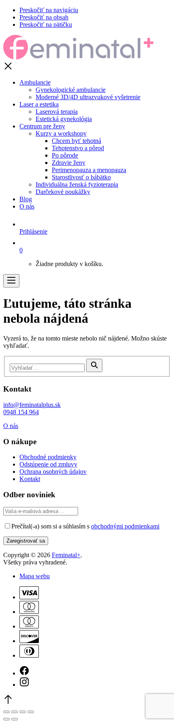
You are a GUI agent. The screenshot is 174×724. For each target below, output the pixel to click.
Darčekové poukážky (63, 191)
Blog (25, 199)
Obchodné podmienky (47, 457)
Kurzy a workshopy (61, 133)
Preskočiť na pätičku (45, 24)
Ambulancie (35, 82)
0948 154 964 (21, 412)
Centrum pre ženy (42, 126)
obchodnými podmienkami (125, 526)
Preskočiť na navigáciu (48, 9)
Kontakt (29, 478)
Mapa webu (34, 576)
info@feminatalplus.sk (32, 404)
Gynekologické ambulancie (71, 89)
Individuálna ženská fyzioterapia (77, 184)
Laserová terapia (57, 111)
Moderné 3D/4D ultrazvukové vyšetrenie (88, 97)
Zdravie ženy (68, 162)
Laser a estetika (39, 104)
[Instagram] (24, 684)
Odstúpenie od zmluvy (48, 464)
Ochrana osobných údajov (53, 471)
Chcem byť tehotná (76, 140)
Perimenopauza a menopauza (89, 169)
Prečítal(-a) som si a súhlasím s (85, 526)
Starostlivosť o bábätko (81, 177)
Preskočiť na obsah (43, 17)
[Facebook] (24, 673)
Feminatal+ (66, 555)
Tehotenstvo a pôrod (78, 148)
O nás (26, 206)
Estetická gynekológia (64, 118)
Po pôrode (65, 155)
